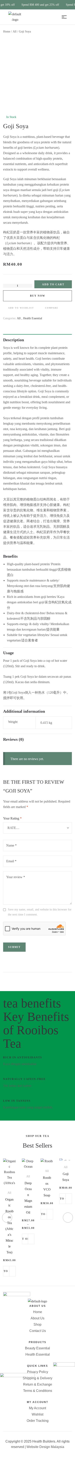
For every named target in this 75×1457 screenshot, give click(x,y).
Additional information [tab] (24, 711)
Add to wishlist (21, 308)
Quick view (12, 1271)
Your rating (12, 818)
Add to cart (53, 284)
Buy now (37, 295)
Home (6, 31)
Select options (25, 1238)
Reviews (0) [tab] (13, 739)
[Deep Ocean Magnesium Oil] (28, 1169)
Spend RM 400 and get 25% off (40, 4)
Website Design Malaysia (45, 1447)
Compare (51, 308)
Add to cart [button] (6, 1271)
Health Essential (32, 318)
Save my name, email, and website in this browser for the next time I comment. (39, 912)
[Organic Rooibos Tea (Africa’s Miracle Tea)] (9, 1177)
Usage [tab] (8, 652)
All (14, 31)
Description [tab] (13, 339)
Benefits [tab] (10, 556)
